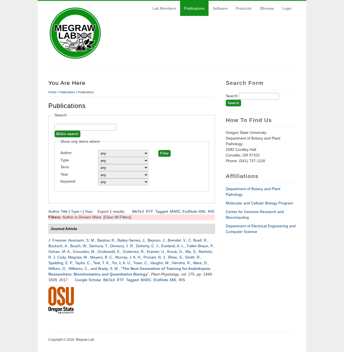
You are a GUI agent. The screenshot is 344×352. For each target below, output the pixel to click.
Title (64, 211)
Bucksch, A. (58, 246)
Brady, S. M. (108, 268)
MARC (175, 211)
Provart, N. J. (155, 257)
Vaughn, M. (160, 263)
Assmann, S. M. (81, 240)
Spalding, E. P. (60, 263)
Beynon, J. (157, 240)
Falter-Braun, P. (200, 246)
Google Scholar (88, 280)
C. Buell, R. (197, 240)
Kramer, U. (156, 251)
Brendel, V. (177, 240)
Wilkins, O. (57, 268)
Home (52, 92)
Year (64, 174)
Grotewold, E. (109, 251)
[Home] (75, 59)
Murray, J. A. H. (128, 257)
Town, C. (140, 263)
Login (287, 8)
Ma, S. (190, 251)
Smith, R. (192, 257)
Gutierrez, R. (134, 251)
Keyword (67, 181)
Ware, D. (200, 263)
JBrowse (267, 8)
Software (220, 8)
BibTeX (138, 211)
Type (64, 160)
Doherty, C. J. (147, 246)
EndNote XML (194, 211)
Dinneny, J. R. (122, 246)
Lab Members (164, 8)
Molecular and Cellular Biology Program (259, 203)
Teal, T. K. (101, 263)
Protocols (244, 8)
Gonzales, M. (84, 251)
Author (66, 153)
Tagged (161, 211)
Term (64, 167)
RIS (211, 211)
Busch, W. (78, 246)
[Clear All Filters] (117, 217)
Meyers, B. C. (101, 257)
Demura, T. (98, 246)
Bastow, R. (106, 240)
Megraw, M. (78, 257)
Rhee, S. (175, 257)
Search (232, 96)
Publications (194, 8)
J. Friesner (57, 240)
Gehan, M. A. (59, 251)
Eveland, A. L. (173, 246)
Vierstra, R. (181, 263)
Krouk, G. (175, 251)
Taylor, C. (83, 263)
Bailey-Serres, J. (131, 240)
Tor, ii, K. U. (121, 263)
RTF (149, 211)
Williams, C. (78, 268)
